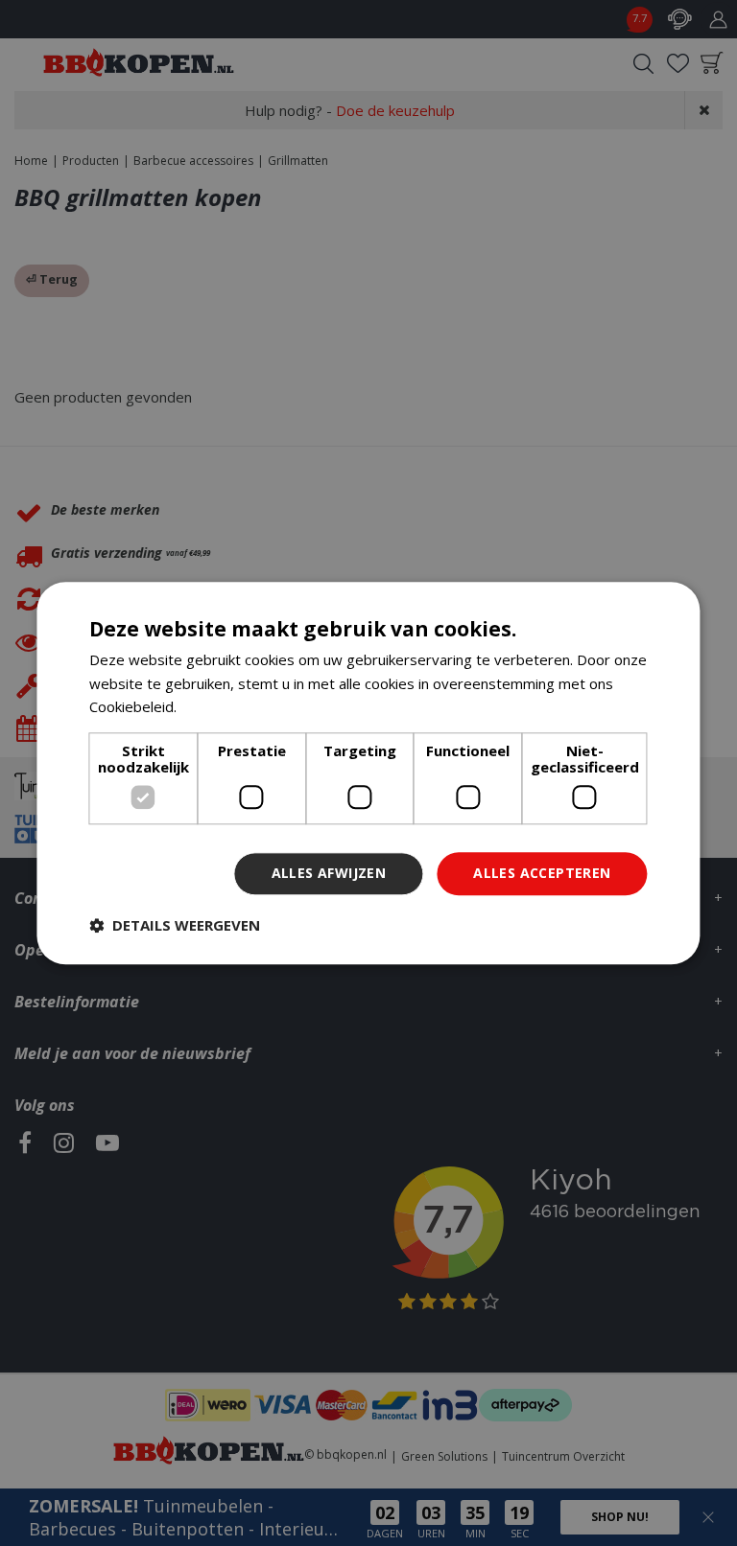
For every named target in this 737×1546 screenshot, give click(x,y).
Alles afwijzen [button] (329, 873)
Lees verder (221, 707)
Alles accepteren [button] (541, 873)
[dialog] (368, 773)
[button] (174, 924)
